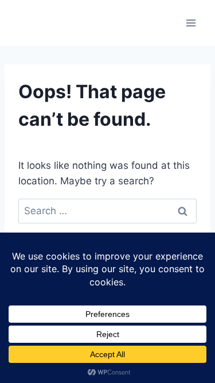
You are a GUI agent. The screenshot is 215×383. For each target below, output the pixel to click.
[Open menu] (190, 23)
